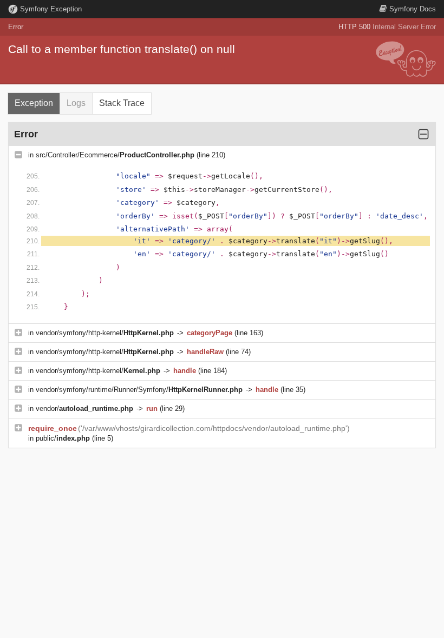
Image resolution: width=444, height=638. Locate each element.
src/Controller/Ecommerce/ (115, 155)
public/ (63, 438)
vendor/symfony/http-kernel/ (105, 333)
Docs (412, 9)
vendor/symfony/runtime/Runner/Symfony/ (139, 390)
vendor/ (84, 408)
